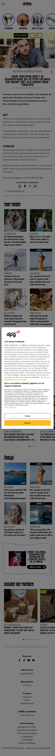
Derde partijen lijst (10, 407)
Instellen (27, 416)
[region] (27, 378)
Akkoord (27, 423)
